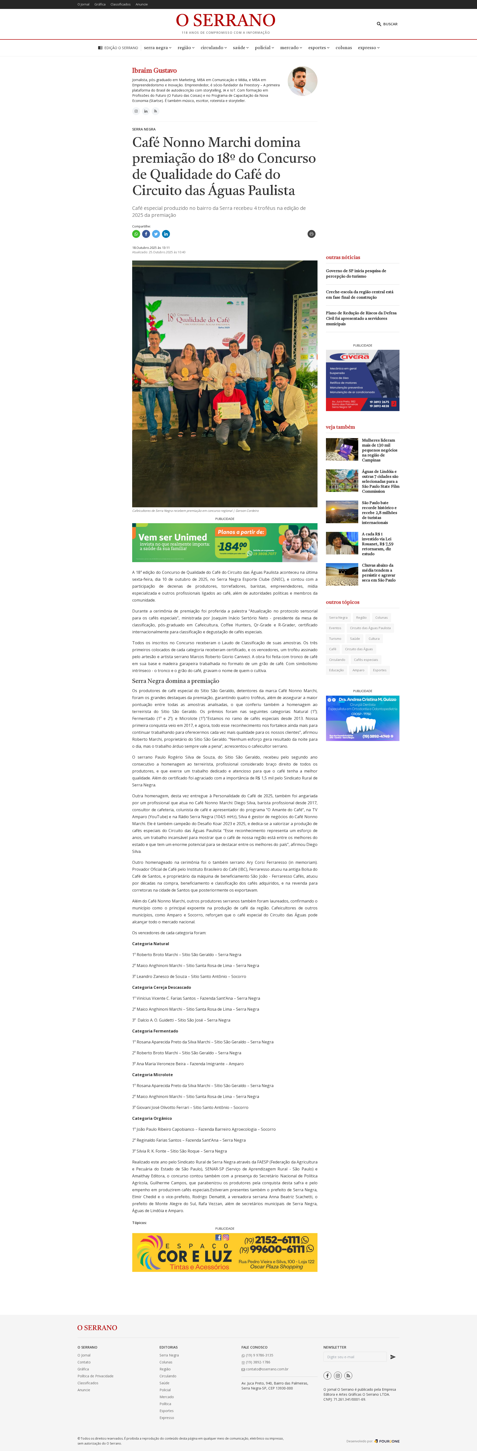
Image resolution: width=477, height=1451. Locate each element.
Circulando (337, 659)
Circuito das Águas (359, 649)
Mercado (166, 1396)
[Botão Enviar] (393, 1357)
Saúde (355, 638)
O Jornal (83, 4)
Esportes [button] (317, 48)
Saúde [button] (239, 48)
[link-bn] (225, 542)
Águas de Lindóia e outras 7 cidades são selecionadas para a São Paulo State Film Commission (380, 482)
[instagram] (338, 1376)
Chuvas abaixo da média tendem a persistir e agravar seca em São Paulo (379, 573)
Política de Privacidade (96, 1376)
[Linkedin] (166, 234)
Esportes (380, 670)
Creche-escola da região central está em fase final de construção (359, 295)
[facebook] (327, 1376)
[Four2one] (386, 1441)
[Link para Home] (225, 19)
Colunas (344, 48)
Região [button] (184, 48)
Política (165, 1403)
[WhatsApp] (136, 234)
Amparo (358, 670)
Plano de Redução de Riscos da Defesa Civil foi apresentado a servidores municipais (361, 318)
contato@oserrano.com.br (266, 1369)
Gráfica (100, 4)
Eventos (335, 628)
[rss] (348, 1376)
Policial (165, 1389)
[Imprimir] (312, 234)
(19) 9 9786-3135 (259, 1355)
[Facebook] (146, 234)
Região (361, 617)
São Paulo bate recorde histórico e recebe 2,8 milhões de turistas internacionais (379, 513)
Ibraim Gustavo (154, 71)
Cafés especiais (366, 659)
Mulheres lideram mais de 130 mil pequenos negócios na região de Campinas (379, 450)
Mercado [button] (289, 48)
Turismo (335, 638)
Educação (336, 670)
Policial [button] (263, 48)
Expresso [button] (367, 48)
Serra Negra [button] (156, 48)
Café (332, 649)
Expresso (166, 1417)
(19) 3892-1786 (257, 1362)
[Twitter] (156, 234)
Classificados (121, 4)
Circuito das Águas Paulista (370, 628)
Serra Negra (144, 129)
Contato (84, 1362)
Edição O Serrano (121, 47)
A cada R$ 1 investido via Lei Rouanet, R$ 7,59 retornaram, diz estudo (378, 544)
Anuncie (142, 4)
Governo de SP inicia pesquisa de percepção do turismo (356, 274)
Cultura (374, 638)
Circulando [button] (212, 48)
